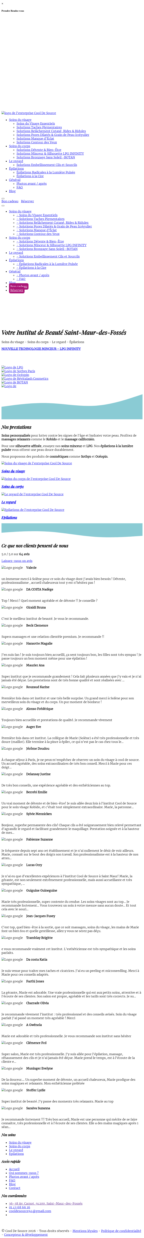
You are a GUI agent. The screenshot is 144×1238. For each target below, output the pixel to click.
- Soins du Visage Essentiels (37, 215)
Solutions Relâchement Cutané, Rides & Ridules (51, 131)
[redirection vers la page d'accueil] (29, 113)
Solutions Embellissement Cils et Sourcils (46, 165)
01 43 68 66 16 (19, 1207)
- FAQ (20, 279)
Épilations (16, 168)
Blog (12, 191)
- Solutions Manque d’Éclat (36, 230)
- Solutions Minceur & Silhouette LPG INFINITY (51, 245)
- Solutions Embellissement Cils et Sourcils (48, 256)
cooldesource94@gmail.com (30, 1211)
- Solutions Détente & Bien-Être (40, 241)
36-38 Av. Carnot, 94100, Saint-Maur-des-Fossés (45, 1203)
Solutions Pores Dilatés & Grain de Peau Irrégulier (52, 135)
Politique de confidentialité (121, 1231)
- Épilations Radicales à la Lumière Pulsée (47, 264)
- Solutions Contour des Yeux (37, 234)
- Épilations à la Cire (31, 268)
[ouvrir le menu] (3, 198)
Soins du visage (20, 120)
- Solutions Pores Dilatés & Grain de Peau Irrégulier (54, 226)
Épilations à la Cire (30, 176)
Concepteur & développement (26, 1234)
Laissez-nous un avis (17, 561)
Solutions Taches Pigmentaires (39, 127)
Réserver (27, 201)
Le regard (16, 161)
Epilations (16, 1154)
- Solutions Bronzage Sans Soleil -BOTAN (47, 249)
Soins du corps (19, 146)
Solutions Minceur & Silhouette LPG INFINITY (50, 153)
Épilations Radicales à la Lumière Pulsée (45, 172)
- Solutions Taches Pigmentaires (40, 219)
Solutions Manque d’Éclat (35, 138)
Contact (14, 1188)
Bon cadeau (10, 201)
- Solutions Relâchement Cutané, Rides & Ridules (52, 222)
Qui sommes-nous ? (24, 1173)
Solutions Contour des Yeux (36, 142)
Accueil (14, 1169)
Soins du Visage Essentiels (35, 123)
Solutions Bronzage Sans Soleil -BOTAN (45, 157)
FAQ (19, 187)
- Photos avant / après (32, 275)
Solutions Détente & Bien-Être (38, 150)
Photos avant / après (31, 183)
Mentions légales (85, 1231)
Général (14, 180)
